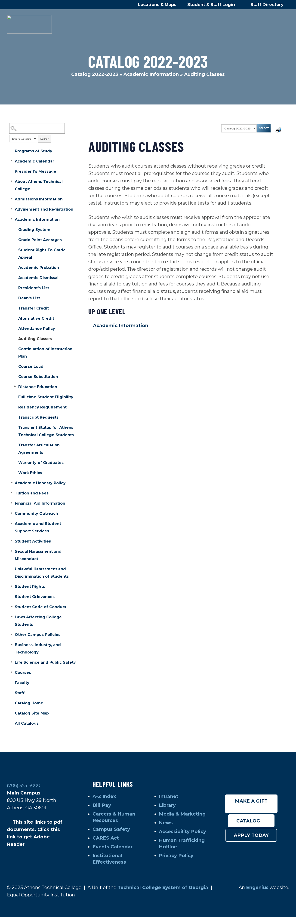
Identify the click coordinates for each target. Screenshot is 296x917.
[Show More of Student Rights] (11, 586)
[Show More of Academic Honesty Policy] (11, 482)
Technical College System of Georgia (163, 887)
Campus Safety (111, 829)
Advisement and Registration (44, 209)
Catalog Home (29, 703)
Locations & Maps (157, 4)
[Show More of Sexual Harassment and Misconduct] (11, 551)
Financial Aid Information (40, 503)
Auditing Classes (35, 339)
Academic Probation (38, 267)
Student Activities (33, 541)
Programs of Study (33, 151)
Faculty (22, 683)
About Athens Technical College (39, 185)
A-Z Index (104, 796)
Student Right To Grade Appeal (42, 254)
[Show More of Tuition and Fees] (11, 493)
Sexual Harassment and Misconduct (38, 555)
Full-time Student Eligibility (45, 397)
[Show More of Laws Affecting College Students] (11, 616)
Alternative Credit (36, 318)
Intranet (169, 796)
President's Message (35, 171)
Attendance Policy (36, 328)
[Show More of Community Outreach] (11, 513)
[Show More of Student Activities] (11, 541)
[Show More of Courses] (11, 672)
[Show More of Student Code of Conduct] (11, 606)
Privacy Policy (176, 855)
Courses (23, 672)
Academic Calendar (34, 161)
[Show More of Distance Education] (15, 386)
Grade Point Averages (40, 240)
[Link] (29, 24)
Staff (20, 693)
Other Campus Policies (37, 634)
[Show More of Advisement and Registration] (11, 209)
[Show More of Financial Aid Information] (11, 503)
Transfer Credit (33, 308)
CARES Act (105, 838)
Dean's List (29, 298)
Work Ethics (30, 473)
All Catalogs (27, 723)
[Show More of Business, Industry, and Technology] (11, 644)
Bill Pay (102, 805)
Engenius (257, 887)
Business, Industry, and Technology (38, 648)
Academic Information (151, 74)
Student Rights (30, 586)
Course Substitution (38, 376)
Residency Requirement (42, 407)
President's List (33, 288)
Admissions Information (39, 199)
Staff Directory (267, 4)
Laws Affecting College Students (38, 621)
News (166, 822)
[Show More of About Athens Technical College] (11, 181)
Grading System (34, 229)
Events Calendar (112, 847)
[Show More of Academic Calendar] (11, 161)
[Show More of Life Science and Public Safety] (11, 662)
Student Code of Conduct (40, 607)
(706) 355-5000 (23, 785)
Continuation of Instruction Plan (45, 353)
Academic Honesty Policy (40, 483)
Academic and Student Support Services (38, 527)
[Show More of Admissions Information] (11, 198)
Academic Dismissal (38, 278)
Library (168, 805)
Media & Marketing (182, 814)
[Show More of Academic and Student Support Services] (11, 523)
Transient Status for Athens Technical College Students (46, 431)
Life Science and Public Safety (45, 662)
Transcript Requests (38, 417)
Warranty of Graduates (41, 462)
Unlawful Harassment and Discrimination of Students (42, 573)
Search (44, 138)
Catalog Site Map (32, 713)
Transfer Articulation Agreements (39, 449)
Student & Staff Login (211, 4)
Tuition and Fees (32, 493)
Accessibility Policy (182, 831)
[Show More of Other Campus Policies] (11, 634)
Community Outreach (36, 513)
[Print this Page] (278, 130)
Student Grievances (35, 597)
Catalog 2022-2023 (94, 74)
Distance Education (37, 387)
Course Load (30, 366)
